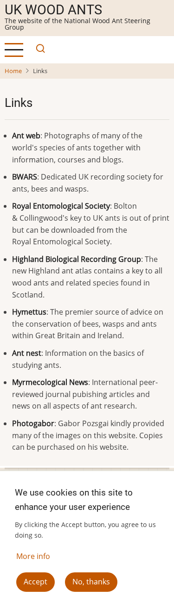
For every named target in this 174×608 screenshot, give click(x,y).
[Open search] (38, 50)
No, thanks (91, 582)
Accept (35, 582)
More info (33, 556)
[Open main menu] (14, 50)
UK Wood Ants (53, 10)
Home (13, 71)
